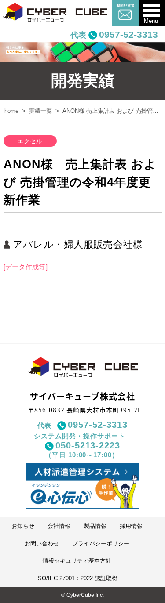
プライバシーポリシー (100, 543)
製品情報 (95, 526)
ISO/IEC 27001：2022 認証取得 (76, 578)
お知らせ (22, 526)
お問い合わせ (42, 543)
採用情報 (131, 526)
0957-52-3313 (128, 34)
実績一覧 (40, 111)
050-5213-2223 (87, 445)
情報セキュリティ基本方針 (77, 560)
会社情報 (59, 526)
